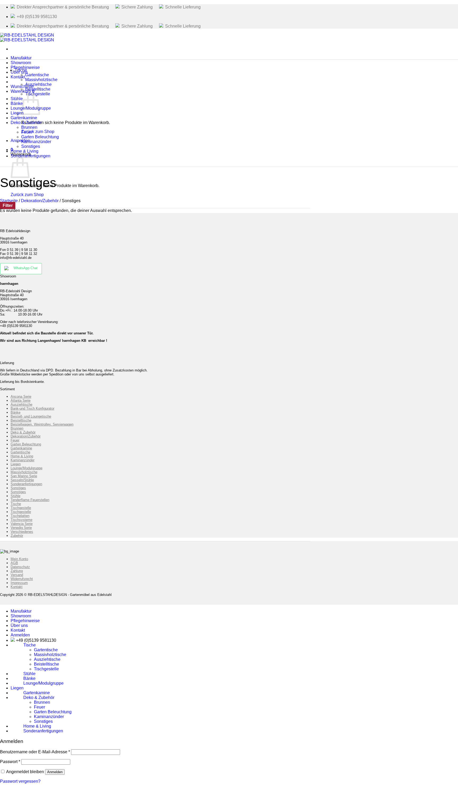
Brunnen (17, 428)
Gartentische (20, 452)
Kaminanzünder (22, 460)
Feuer (15, 440)
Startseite (9, 200)
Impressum (19, 583)
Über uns (19, 625)
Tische (21, 70)
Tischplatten (20, 516)
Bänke (15, 412)
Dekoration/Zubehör (40, 200)
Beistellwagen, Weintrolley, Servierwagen (42, 424)
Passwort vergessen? (20, 781)
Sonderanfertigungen (30, 156)
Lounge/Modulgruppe (26, 468)
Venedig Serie (21, 528)
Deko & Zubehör (23, 432)
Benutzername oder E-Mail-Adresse (35, 752)
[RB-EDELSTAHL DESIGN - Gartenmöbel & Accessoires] (27, 37)
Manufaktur (21, 611)
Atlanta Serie (20, 400)
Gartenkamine (21, 448)
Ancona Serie (21, 397)
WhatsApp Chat (26, 268)
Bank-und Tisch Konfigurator (32, 408)
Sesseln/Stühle (22, 480)
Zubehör (17, 536)
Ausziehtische (21, 404)
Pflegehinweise (25, 620)
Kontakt (18, 77)
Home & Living (22, 456)
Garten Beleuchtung (26, 444)
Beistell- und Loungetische (31, 416)
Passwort (10, 761)
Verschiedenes (22, 532)
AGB (14, 563)
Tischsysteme (21, 520)
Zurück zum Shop (27, 194)
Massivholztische (24, 472)
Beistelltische (21, 420)
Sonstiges (18, 488)
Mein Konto (19, 559)
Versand (17, 575)
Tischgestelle (37, 94)
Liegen (16, 464)
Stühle (15, 496)
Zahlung (17, 571)
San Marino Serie (24, 476)
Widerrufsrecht (22, 579)
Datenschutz (20, 567)
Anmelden (55, 772)
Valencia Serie (22, 524)
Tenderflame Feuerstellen (30, 500)
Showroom (21, 616)
